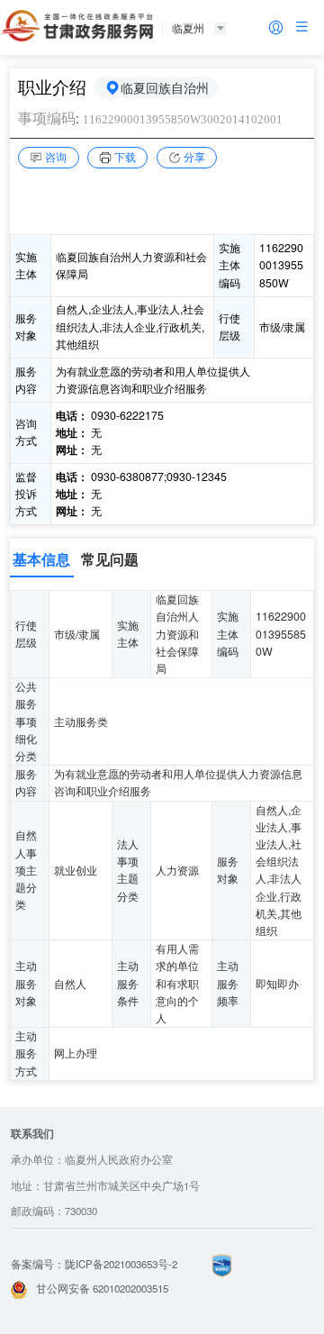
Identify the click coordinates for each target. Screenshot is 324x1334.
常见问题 (110, 559)
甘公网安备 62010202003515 (102, 1288)
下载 (125, 157)
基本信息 (41, 559)
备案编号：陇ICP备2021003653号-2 (94, 1264)
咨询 (56, 157)
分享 (194, 157)
